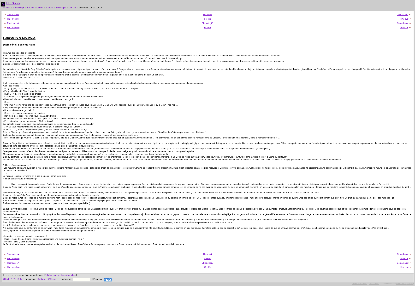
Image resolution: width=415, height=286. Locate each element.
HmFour (404, 19)
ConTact (72, 7)
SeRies (30, 7)
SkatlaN (41, 279)
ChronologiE (18, 7)
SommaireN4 (13, 14)
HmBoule (13, 3)
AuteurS (49, 7)
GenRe (39, 7)
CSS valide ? (374, 284)
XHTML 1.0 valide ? (359, 284)
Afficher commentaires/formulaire (60, 275)
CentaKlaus (402, 14)
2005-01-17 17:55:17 (12, 279)
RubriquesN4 (13, 23)
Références (52, 279)
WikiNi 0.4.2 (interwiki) (405, 284)
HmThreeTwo (13, 19)
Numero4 (207, 14)
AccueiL (7, 7)
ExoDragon (61, 7)
